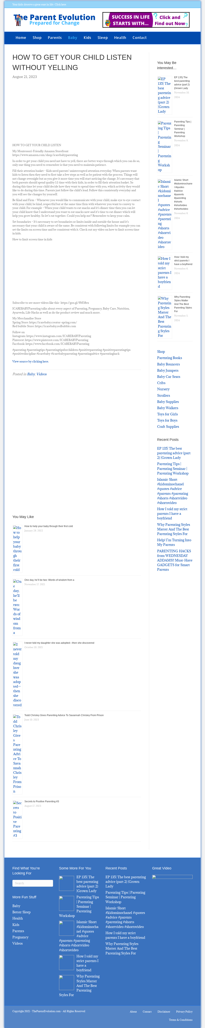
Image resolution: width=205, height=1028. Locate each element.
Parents (55, 37)
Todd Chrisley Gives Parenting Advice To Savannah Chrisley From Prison (64, 715)
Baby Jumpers (167, 370)
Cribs (161, 383)
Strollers (163, 395)
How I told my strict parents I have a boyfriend (183, 261)
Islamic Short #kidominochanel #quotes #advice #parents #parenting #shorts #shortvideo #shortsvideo (183, 194)
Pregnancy (20, 937)
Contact (140, 37)
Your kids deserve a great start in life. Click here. (39, 4)
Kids (87, 37)
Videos (41, 374)
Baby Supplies (168, 402)
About (133, 1011)
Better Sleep (21, 912)
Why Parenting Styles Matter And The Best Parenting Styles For (183, 304)
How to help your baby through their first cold (48, 526)
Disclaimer (164, 1011)
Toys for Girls (167, 414)
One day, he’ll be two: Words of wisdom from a (49, 580)
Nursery (163, 389)
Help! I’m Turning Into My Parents (174, 542)
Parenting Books (169, 358)
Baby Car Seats (168, 376)
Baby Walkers (167, 408)
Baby (72, 37)
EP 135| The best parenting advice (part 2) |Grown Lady (174, 453)
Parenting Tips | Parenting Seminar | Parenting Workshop (182, 129)
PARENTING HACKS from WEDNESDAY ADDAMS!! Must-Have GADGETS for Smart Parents (174, 560)
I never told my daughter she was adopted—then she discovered (59, 642)
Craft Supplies (168, 426)
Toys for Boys (167, 420)
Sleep (102, 37)
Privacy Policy (184, 1011)
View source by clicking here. (30, 361)
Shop (37, 37)
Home (21, 37)
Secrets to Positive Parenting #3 (41, 801)
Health (120, 37)
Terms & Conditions (181, 1019)
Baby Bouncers (168, 364)
